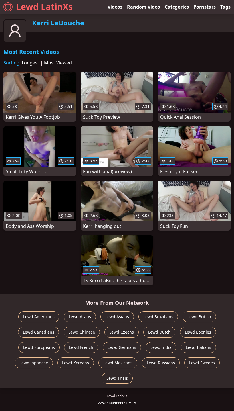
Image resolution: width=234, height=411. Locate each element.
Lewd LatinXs (44, 7)
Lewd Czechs (121, 332)
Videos (115, 7)
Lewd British (199, 316)
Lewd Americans (39, 316)
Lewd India (161, 347)
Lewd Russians (161, 362)
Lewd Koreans (75, 362)
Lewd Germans (122, 347)
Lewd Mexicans (117, 362)
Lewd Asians (117, 316)
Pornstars (204, 7)
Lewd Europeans (39, 347)
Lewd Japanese (33, 362)
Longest (30, 63)
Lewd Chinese (81, 332)
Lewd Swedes (202, 362)
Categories (177, 7)
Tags (225, 7)
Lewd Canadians (38, 332)
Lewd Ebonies (198, 332)
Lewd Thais (117, 378)
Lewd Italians (198, 347)
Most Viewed (58, 63)
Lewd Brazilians (158, 316)
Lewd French (81, 347)
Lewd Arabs (80, 316)
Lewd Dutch (159, 332)
